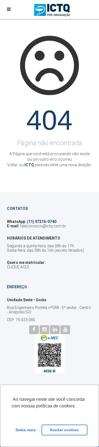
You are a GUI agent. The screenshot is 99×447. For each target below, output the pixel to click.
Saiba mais (25, 430)
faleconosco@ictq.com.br (43, 226)
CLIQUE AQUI (18, 267)
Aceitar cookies (64, 430)
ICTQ (29, 165)
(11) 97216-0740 (41, 221)
